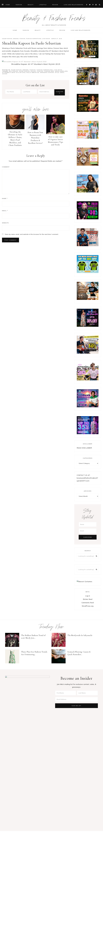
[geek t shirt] (87, 407)
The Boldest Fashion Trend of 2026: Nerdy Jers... (33, 636)
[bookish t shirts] (87, 192)
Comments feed (88, 603)
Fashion (22, 38)
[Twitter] (90, 2)
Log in (87, 596)
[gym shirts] (87, 299)
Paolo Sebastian (32, 72)
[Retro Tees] (87, 111)
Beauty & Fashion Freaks (54, 19)
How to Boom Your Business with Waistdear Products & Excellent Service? (35, 137)
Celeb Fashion (7, 38)
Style (57, 72)
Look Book (46, 38)
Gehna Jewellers (61, 71)
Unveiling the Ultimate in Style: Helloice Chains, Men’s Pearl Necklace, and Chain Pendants (15, 138)
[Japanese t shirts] (87, 84)
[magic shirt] (87, 326)
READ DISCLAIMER (84, 448)
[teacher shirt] (87, 138)
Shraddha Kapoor (47, 72)
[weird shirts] (87, 219)
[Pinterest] (93, 2)
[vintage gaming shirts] (87, 246)
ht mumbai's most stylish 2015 (13, 72)
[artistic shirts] (87, 434)
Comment (6, 167)
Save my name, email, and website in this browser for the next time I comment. (32, 234)
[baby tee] (87, 272)
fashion (40, 71)
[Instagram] (96, 2)
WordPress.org (87, 606)
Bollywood (13, 71)
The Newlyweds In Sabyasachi (79, 635)
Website (5, 223)
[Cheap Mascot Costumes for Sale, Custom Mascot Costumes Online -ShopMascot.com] (84, 581)
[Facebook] (87, 2)
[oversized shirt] (87, 58)
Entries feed (87, 599)
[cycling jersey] (87, 353)
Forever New (49, 71)
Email (5, 210)
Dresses (16, 38)
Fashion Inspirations (33, 38)
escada (33, 71)
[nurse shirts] (87, 165)
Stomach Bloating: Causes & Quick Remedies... (79, 653)
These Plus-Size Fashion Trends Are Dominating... (34, 653)
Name (5, 198)
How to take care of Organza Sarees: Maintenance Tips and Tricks (55, 141)
